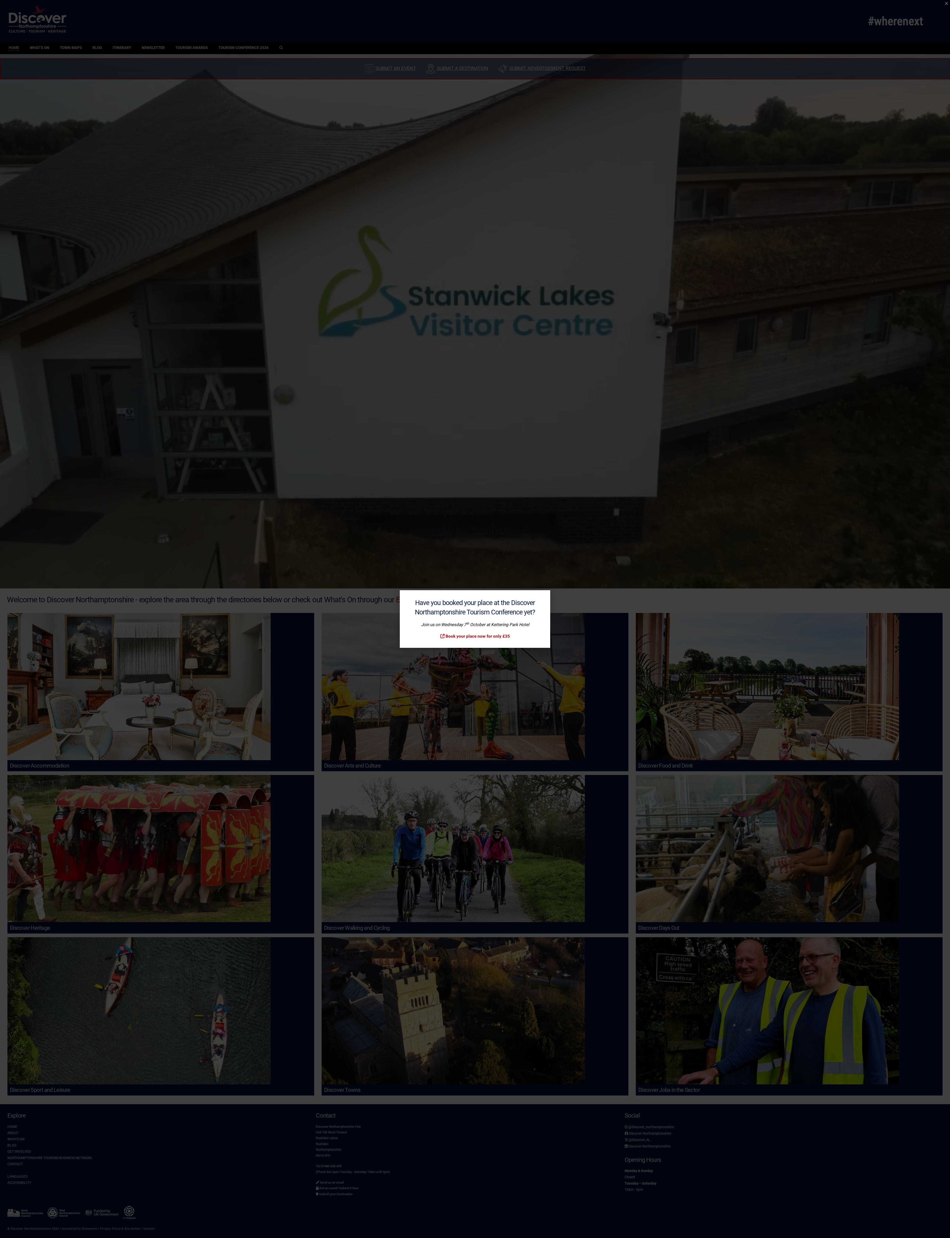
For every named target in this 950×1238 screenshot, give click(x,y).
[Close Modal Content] (946, 3)
